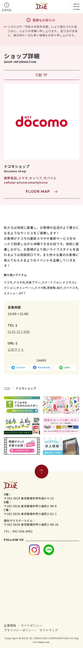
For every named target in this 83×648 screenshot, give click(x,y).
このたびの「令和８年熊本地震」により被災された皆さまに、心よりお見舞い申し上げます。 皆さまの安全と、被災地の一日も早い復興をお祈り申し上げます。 (43, 31)
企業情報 (10, 625)
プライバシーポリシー (19, 630)
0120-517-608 (19, 331)
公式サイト (16, 349)
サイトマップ (48, 630)
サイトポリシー (31, 625)
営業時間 (7, 10)
